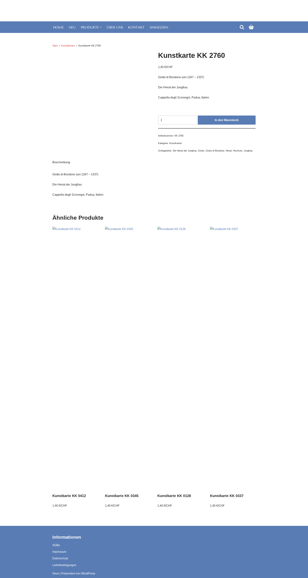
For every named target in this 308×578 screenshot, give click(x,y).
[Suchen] (242, 27)
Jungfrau (248, 150)
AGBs (56, 545)
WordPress (88, 573)
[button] (101, 27)
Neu (72, 27)
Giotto (201, 150)
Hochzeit (237, 150)
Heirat (229, 150)
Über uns (115, 27)
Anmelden (159, 27)
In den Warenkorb (227, 120)
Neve (55, 573)
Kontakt (136, 27)
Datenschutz (60, 558)
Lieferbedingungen (64, 565)
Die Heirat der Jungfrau (185, 150)
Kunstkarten (68, 45)
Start (55, 45)
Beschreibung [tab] (61, 162)
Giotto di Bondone (215, 150)
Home (58, 27)
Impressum (59, 551)
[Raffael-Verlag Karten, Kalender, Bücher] (154, 11)
